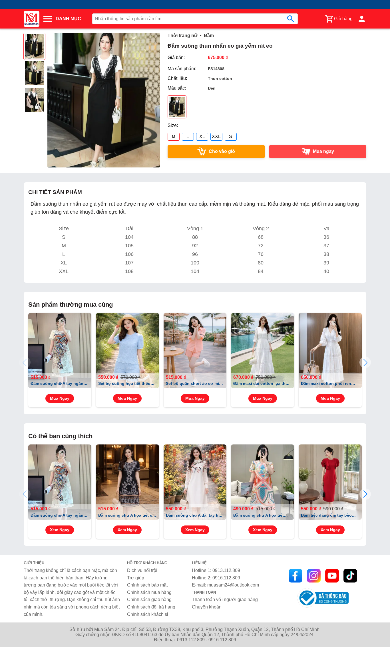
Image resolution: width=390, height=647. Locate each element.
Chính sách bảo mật (147, 585)
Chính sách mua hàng (149, 592)
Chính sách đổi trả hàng (151, 606)
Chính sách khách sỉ (147, 614)
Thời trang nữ (183, 35)
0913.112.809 (226, 570)
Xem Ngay (59, 530)
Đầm (209, 35)
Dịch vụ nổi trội (142, 570)
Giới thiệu (34, 563)
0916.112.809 (226, 577)
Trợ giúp (135, 577)
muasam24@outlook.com (233, 585)
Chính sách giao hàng (149, 599)
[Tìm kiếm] (290, 18)
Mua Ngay (59, 398)
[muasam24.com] (33, 19)
